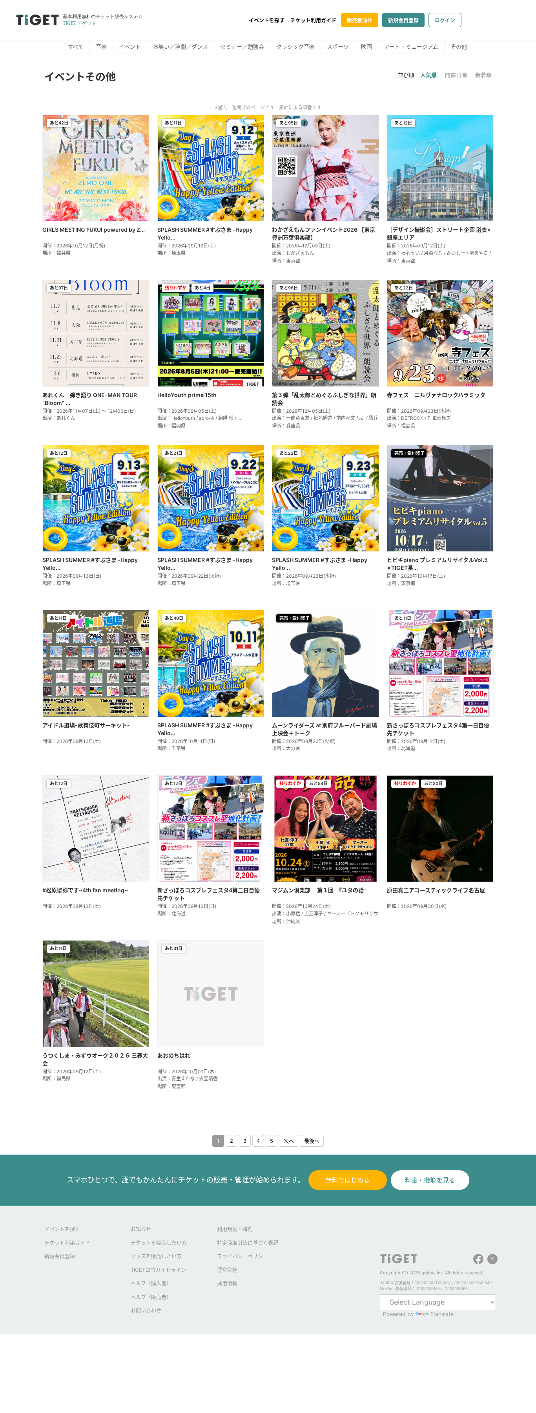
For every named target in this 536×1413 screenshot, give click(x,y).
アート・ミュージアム (411, 46)
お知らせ (141, 1229)
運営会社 (227, 1270)
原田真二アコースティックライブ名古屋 (436, 890)
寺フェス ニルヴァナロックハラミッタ (436, 395)
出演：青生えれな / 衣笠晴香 (187, 1079)
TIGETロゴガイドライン (158, 1270)
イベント (130, 46)
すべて (76, 46)
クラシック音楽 (295, 46)
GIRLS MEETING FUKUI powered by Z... (93, 229)
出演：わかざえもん (293, 253)
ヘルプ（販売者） (151, 1297)
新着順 (483, 74)
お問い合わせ (146, 1310)
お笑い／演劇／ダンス (180, 46)
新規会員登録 (403, 20)
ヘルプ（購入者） (151, 1283)
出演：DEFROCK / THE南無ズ (419, 418)
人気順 (428, 74)
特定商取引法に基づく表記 (247, 1242)
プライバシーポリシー (242, 1256)
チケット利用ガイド (313, 20)
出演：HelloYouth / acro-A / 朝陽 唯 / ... (199, 418)
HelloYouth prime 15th (187, 395)
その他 (458, 46)
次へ (289, 1141)
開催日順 (456, 74)
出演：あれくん (58, 418)
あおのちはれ (173, 1055)
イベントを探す (266, 20)
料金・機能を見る (430, 1180)
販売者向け (359, 20)
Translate (442, 1314)
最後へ (311, 1141)
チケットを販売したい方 (159, 1242)
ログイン (445, 20)
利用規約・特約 (235, 1229)
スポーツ (338, 46)
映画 (366, 46)
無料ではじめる (348, 1180)
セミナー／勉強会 (242, 46)
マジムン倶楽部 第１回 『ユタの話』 (320, 890)
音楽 (101, 46)
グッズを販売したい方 (156, 1256)
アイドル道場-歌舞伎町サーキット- (86, 725)
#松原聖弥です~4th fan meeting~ (85, 890)
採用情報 (227, 1283)
